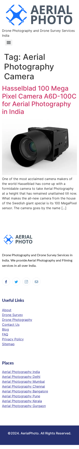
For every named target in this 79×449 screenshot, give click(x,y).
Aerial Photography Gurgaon (24, 406)
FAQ (5, 334)
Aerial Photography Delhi (21, 377)
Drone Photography (17, 320)
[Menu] (8, 43)
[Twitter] (16, 282)
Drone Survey (12, 315)
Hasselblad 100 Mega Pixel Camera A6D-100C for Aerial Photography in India (39, 100)
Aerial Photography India (21, 372)
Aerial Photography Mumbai (23, 381)
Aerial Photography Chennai (23, 386)
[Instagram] (26, 282)
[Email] (36, 282)
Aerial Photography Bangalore (25, 391)
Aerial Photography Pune (21, 396)
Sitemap (8, 344)
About (6, 310)
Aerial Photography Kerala (22, 401)
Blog (5, 329)
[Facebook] (6, 282)
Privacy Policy (13, 339)
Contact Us (10, 325)
